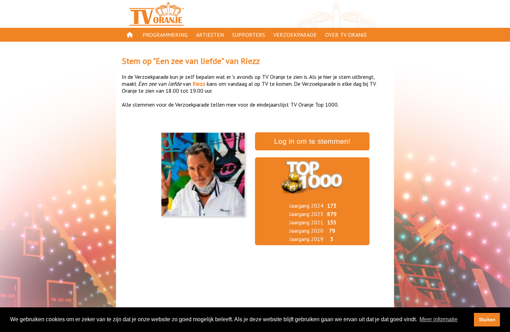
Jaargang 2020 (306, 230)
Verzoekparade (295, 34)
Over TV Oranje (346, 34)
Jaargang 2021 (306, 222)
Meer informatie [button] (438, 319)
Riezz (250, 61)
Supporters (248, 34)
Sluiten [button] (487, 319)
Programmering (165, 34)
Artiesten (210, 34)
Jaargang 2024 (306, 205)
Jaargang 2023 (306, 213)
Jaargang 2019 (306, 238)
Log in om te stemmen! (312, 141)
